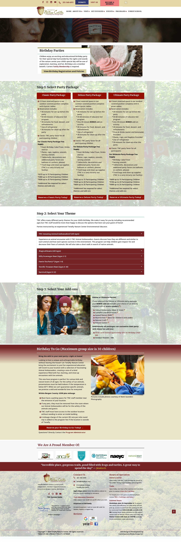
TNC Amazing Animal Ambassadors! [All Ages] (59, 234)
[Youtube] (55, 2)
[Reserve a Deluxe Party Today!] (90, 197)
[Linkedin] (51, 2)
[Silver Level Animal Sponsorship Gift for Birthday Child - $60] (118, 333)
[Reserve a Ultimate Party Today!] (126, 197)
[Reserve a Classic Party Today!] (54, 197)
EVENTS (109, 11)
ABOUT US (77, 11)
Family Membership (61, 66)
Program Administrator (75, 432)
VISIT (86, 11)
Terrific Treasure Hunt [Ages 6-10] (53, 267)
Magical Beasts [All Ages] (50, 251)
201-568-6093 (81, 478)
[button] (125, 2)
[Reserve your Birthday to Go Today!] (64, 427)
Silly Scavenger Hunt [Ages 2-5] (52, 256)
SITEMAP (67, 534)
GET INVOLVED (97, 11)
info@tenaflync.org (83, 481)
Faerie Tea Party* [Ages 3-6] (51, 261)
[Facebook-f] (43, 2)
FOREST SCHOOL (135, 11)
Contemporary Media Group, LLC (130, 534)
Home (68, 11)
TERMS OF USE (43, 534)
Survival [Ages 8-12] (47, 272)
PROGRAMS (120, 11)
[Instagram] (47, 2)
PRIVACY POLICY (56, 534)
